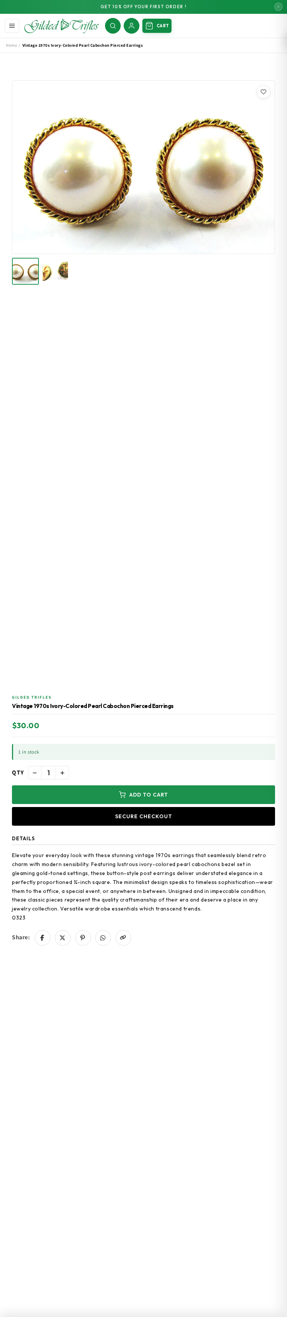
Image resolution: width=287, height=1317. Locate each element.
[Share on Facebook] (42, 938)
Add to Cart (148, 794)
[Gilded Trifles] (61, 26)
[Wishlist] (263, 92)
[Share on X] (63, 938)
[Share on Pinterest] (83, 938)
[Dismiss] (278, 7)
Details (23, 838)
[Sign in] (131, 26)
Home (11, 45)
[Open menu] (12, 26)
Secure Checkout (143, 816)
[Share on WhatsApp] (103, 938)
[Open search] (113, 26)
